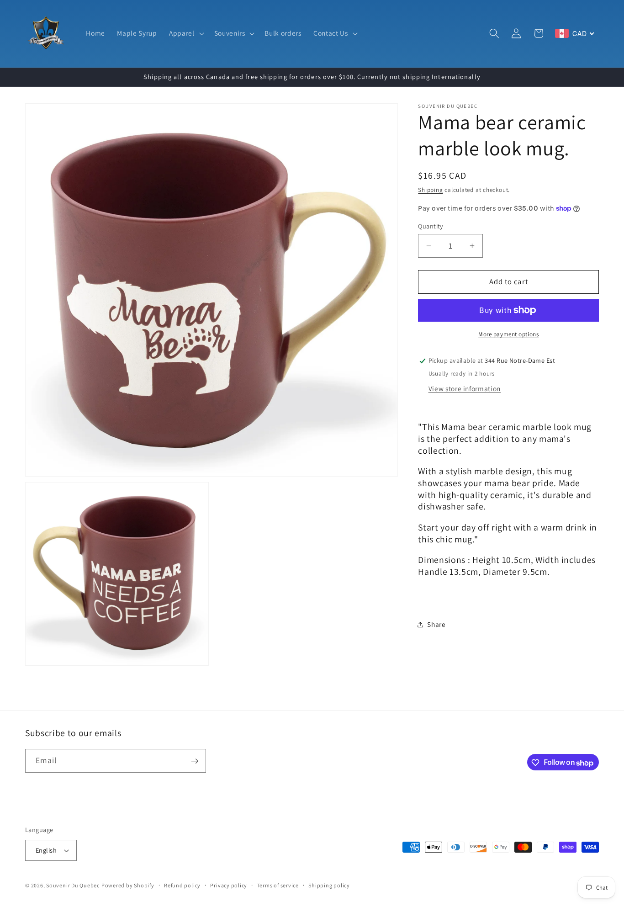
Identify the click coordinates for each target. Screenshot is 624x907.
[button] (185, 33)
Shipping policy (329, 885)
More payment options (508, 334)
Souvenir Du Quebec (73, 885)
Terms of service (278, 885)
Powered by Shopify (127, 885)
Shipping (430, 190)
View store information (464, 388)
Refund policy (182, 885)
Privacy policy (228, 885)
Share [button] (436, 624)
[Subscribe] (195, 761)
